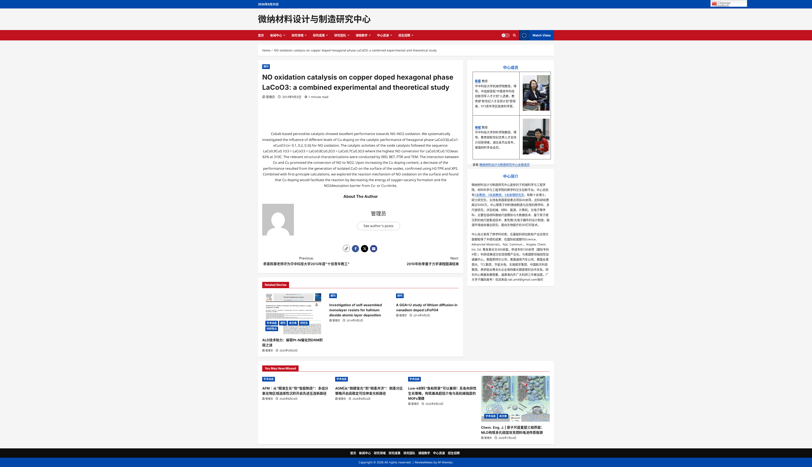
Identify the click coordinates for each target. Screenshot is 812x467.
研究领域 (297, 35)
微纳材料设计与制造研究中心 (314, 19)
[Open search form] (514, 35)
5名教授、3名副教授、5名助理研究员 (499, 195)
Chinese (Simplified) (721, 4)
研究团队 (340, 35)
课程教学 (362, 35)
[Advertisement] (361, 114)
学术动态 (272, 323)
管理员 (270, 97)
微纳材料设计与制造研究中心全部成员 (504, 165)
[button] (346, 248)
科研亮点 (272, 329)
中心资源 (383, 35)
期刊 (266, 66)
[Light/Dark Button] (505, 35)
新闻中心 (276, 35)
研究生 (304, 323)
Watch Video (541, 35)
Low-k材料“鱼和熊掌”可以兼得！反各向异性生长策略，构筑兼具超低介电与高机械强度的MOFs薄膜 (442, 393)
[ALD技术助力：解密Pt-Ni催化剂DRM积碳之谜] (293, 313)
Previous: (306, 261)
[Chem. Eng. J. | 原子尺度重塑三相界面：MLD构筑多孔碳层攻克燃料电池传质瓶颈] (515, 399)
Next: (433, 261)
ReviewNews (424, 462)
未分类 (293, 323)
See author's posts (378, 225)
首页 (261, 35)
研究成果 (319, 35)
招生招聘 (404, 35)
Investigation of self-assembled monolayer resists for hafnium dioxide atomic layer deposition (355, 310)
